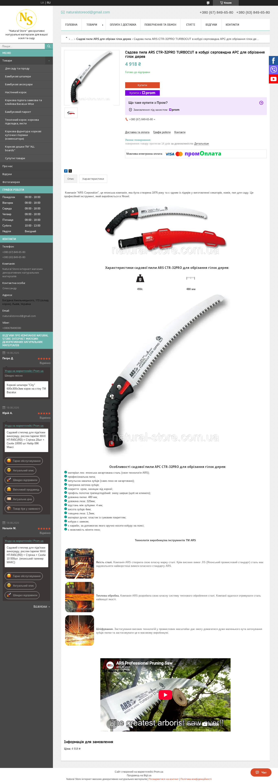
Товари (7, 60)
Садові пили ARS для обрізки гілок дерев (103, 39)
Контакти (232, 24)
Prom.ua (158, 771)
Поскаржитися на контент (164, 779)
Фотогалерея (11, 182)
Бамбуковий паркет (18, 112)
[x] (70, 171)
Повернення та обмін (160, 24)
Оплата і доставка (123, 24)
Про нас (7, 166)
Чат (264, 772)
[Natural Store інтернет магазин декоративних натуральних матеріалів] (26, 19)
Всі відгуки (40, 606)
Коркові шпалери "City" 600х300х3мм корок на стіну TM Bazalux (26, 388)
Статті (190, 24)
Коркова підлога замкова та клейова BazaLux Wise (23, 102)
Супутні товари (15, 158)
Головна (71, 24)
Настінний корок (16, 92)
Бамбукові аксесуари (19, 84)
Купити (142, 85)
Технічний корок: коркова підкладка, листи (22, 121)
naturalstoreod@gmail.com (19, 316)
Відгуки (7, 174)
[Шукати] (49, 46)
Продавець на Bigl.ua (139, 775)
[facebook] (66, 171)
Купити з (135, 93)
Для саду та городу (17, 68)
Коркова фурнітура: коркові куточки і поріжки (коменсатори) (23, 134)
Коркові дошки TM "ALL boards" (20, 148)
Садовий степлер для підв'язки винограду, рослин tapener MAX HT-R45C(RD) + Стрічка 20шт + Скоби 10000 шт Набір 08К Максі (26, 440)
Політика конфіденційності (196, 779)
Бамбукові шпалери (18, 76)
